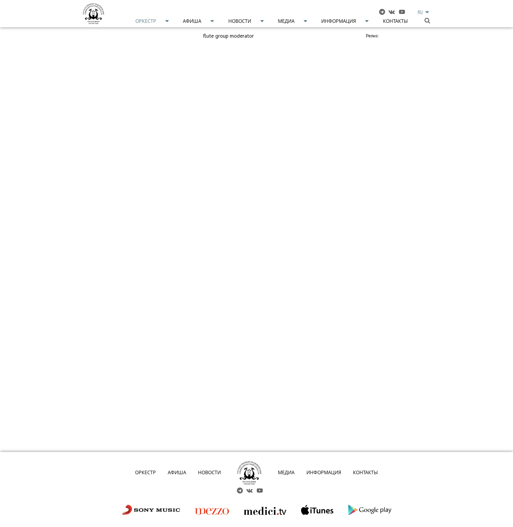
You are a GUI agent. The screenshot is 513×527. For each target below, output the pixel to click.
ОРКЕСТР (145, 472)
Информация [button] (338, 21)
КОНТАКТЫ (365, 472)
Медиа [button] (286, 21)
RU (420, 12)
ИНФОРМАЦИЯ (323, 472)
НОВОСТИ (209, 472)
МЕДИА (286, 472)
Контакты (395, 21)
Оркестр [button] (145, 21)
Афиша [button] (192, 21)
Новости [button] (239, 21)
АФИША (177, 472)
